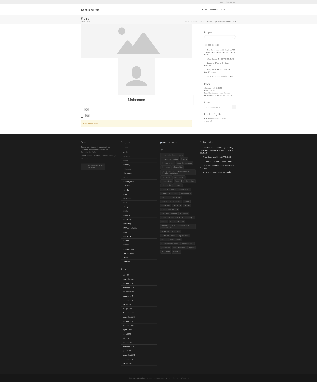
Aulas (223, 9)
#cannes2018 (179, 177)
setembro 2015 (128, 359)
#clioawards (166, 185)
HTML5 (125, 211)
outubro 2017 (128, 296)
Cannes (187, 205)
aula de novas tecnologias (171, 201)
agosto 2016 (127, 330)
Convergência (128, 181)
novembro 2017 (129, 292)
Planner (126, 245)
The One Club (128, 253)
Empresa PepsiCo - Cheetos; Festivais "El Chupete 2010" (176, 226)
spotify (192, 247)
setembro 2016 (128, 325)
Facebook (127, 198)
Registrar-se (230, 2)
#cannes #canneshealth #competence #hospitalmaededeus (175, 172)
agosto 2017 (127, 304)
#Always (184, 159)
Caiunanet (127, 169)
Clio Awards (127, 173)
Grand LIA (165, 231)
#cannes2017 (166, 177)
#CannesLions (166, 181)
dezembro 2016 (129, 317)
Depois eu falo (90, 10)
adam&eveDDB (184, 189)
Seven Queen (183, 378)
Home (204, 9)
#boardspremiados (184, 163)
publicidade (165, 247)
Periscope (127, 236)
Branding (126, 165)
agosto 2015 (127, 363)
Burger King (165, 205)
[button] (86, 109)
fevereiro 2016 (128, 346)
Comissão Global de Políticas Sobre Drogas (177, 217)
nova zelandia (175, 239)
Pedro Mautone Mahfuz (170, 244)
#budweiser (166, 167)
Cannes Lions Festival (169, 209)
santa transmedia (179, 247)
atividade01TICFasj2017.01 (171, 197)
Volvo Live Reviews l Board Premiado (220, 76)
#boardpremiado (167, 163)
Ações (125, 148)
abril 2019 (126, 275)
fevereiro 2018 (128, 287)
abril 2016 (126, 338)
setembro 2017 (128, 300)
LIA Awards (127, 219)
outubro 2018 (128, 283)
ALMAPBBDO (186, 193)
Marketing (127, 224)
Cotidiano (127, 186)
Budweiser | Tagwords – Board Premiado (218, 161)
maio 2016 (127, 334)
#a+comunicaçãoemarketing (172, 155)
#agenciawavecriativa (169, 159)
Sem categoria (128, 249)
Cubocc (164, 221)
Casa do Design (209, 90)
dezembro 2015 (129, 355)
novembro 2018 (129, 279)
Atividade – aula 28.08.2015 (214, 88)
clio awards (184, 213)
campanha (177, 205)
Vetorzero (176, 252)
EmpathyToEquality (177, 221)
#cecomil (178, 181)
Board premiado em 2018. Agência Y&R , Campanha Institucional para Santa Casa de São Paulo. (220, 52)
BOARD (186, 201)
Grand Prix (176, 231)
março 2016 (127, 342)
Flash (125, 202)
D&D (125, 194)
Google (126, 207)
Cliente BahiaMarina (169, 213)
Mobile (126, 232)
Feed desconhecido (170, 142)
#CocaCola (177, 185)
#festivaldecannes (168, 189)
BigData (126, 160)
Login (222, 2)
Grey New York (183, 235)
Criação (126, 190)
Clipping (126, 177)
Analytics (126, 156)
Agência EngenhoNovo (169, 193)
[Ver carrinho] (229, 9)
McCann (164, 239)
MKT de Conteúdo (130, 228)
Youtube (126, 261)
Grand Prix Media (168, 235)
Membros (214, 9)
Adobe (125, 152)
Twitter (126, 257)
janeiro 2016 (127, 351)
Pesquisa (127, 240)
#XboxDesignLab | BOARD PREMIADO (220, 59)
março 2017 (127, 308)
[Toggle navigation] (82, 117)
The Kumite (165, 252)
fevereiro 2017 (128, 313)
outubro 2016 (128, 321)
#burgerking (178, 167)
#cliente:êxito (190, 181)
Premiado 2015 (187, 244)
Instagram (127, 215)
